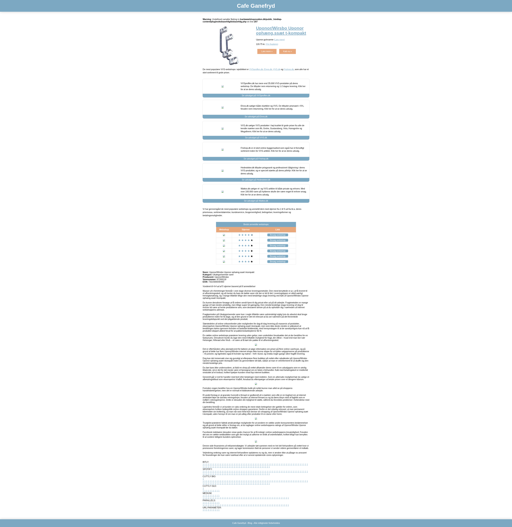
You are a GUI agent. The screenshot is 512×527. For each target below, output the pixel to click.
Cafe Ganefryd (256, 6)
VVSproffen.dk (256, 69)
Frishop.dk (289, 69)
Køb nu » (287, 51)
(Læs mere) (279, 40)
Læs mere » (267, 51)
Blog (250, 523)
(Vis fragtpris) (272, 44)
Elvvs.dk (268, 69)
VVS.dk (276, 69)
